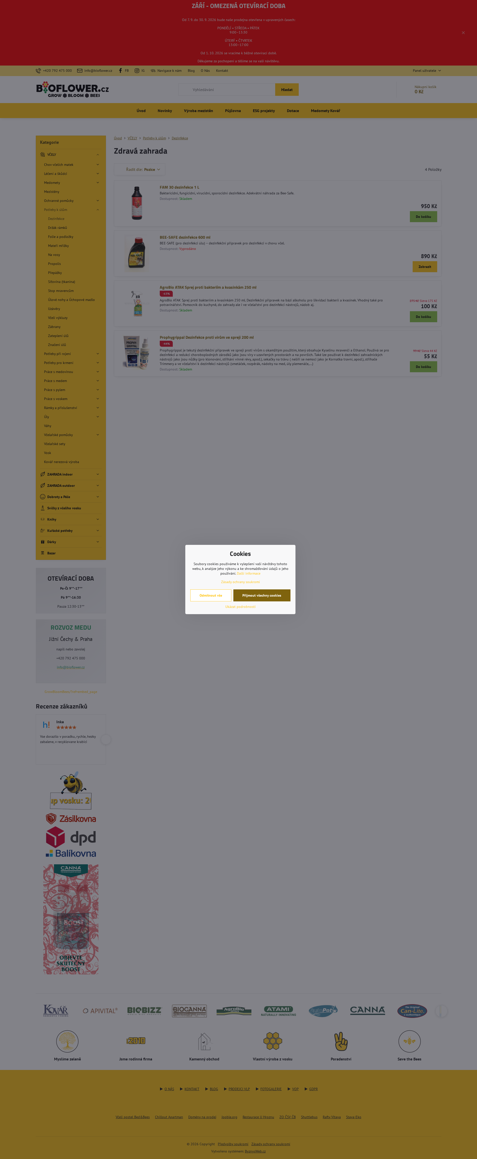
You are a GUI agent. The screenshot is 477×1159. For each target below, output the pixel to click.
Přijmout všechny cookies (261, 595)
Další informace (248, 573)
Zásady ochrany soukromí (240, 582)
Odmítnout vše (211, 595)
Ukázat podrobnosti (240, 606)
